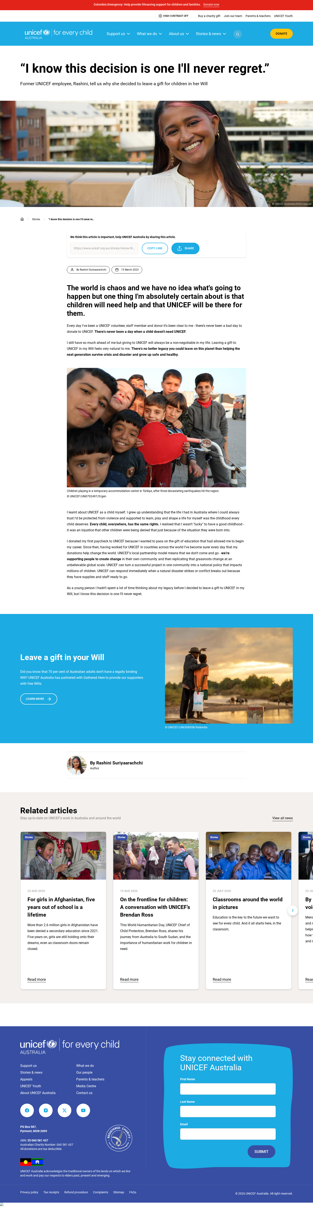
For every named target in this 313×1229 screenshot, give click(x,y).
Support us (116, 33)
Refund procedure (76, 1192)
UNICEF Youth (30, 1086)
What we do (147, 33)
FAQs (132, 1192)
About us (176, 33)
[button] (237, 34)
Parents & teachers (90, 1079)
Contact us (84, 1093)
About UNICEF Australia (38, 1093)
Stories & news (208, 33)
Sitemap (118, 1192)
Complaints (100, 1192)
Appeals (26, 1079)
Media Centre (86, 1086)
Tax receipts (51, 1192)
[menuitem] (209, 16)
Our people (84, 1072)
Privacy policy (29, 1192)
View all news (282, 818)
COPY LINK (154, 248)
